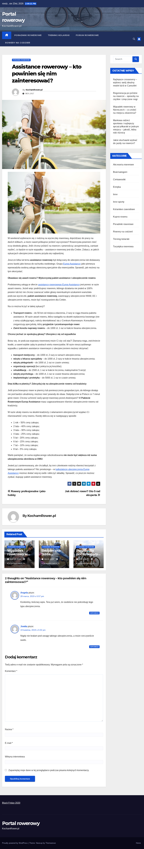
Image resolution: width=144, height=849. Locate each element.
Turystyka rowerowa (123, 246)
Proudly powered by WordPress (15, 843)
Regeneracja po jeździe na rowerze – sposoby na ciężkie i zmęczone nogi (126, 96)
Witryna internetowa (15, 756)
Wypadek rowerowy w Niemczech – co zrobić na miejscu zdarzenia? (124, 110)
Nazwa (9, 729)
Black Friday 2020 (11, 803)
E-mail (9, 743)
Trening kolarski (59, 35)
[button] (134, 39)
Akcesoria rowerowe (123, 164)
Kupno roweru (120, 217)
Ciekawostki (119, 179)
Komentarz (11, 671)
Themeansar (51, 843)
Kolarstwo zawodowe (124, 209)
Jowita (23, 626)
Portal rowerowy (21, 823)
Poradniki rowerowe (28, 35)
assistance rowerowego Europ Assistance (59, 284)
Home (138, 843)
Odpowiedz (94, 613)
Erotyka (117, 187)
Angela (24, 592)
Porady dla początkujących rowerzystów (88, 554)
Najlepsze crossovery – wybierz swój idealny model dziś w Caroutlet (125, 82)
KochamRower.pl (34, 90)
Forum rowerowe (87, 35)
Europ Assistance (72, 264)
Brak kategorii (120, 172)
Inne (115, 194)
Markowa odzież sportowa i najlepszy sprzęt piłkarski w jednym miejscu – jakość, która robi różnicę (126, 126)
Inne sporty (118, 202)
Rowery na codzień (17, 42)
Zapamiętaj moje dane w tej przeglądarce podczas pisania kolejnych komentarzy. (48, 770)
